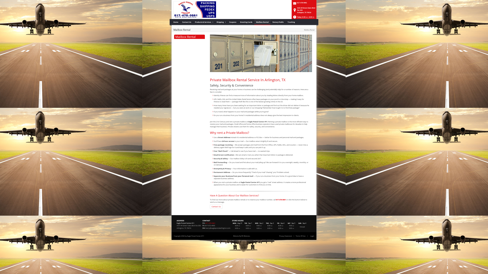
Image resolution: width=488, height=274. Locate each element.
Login (312, 236)
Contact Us (216, 206)
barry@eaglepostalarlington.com (218, 228)
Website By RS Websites (241, 236)
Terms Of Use (301, 236)
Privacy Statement (285, 236)
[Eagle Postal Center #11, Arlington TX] (194, 9)
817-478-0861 (302, 3)
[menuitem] (176, 22)
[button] (303, 18)
